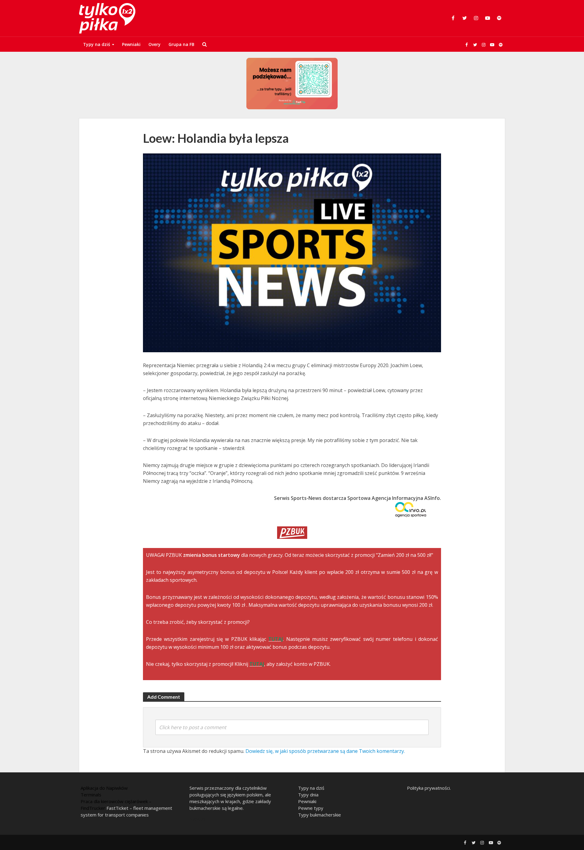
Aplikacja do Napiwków (104, 788)
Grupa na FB (181, 44)
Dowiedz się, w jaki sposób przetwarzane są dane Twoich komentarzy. (325, 751)
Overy (154, 44)
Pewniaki (131, 44)
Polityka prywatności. (429, 788)
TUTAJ (275, 639)
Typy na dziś (96, 44)
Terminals (91, 795)
